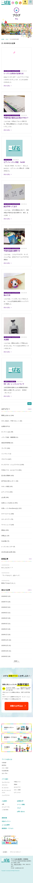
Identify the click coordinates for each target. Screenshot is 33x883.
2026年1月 (4, 634)
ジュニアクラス (6, 795)
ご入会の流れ (5, 809)
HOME (2, 39)
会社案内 (5, 852)
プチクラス (4, 459)
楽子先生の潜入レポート (8, 481)
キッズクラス (5, 787)
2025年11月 (4, 645)
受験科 (15, 784)
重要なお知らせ (5, 415)
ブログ (7, 39)
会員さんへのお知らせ (7, 503)
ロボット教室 (5, 486)
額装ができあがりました (8, 583)
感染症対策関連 (5, 442)
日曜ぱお (4, 535)
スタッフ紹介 (5, 768)
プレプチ (4, 448)
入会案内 (4, 801)
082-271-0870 (17, 864)
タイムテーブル (6, 807)
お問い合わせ (21, 811)
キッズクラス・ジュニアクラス (10, 464)
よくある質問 (6, 825)
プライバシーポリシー (15, 852)
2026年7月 (4, 601)
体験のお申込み (16, 706)
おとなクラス (17, 787)
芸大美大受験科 (5, 475)
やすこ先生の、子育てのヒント (10, 421)
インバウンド (5, 453)
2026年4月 (4, 618)
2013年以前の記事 (6, 552)
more (15, 661)
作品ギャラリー (6, 821)
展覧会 (3, 530)
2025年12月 (4, 640)
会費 (3, 804)
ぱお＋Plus (4, 773)
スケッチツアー (5, 519)
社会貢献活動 (5, 770)
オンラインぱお (5, 432)
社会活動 (4, 541)
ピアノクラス (5, 492)
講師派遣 (4, 818)
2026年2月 (4, 629)
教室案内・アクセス (7, 828)
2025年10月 (4, 651)
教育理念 (4, 765)
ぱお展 (3, 497)
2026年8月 (4, 596)
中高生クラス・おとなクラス (9, 470)
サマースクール (5, 514)
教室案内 (25, 3)
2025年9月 (4, 656)
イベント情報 (21, 804)
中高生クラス (17, 781)
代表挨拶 (4, 762)
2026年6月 (4, 607)
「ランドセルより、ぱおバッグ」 (11, 575)
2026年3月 (4, 623)
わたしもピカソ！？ (7, 567)
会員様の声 (4, 426)
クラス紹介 (5, 779)
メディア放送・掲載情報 (8, 437)
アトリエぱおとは (7, 759)
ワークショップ (5, 524)
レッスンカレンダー (7, 546)
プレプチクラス (6, 782)
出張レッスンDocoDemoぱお (9, 508)
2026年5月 (4, 612)
